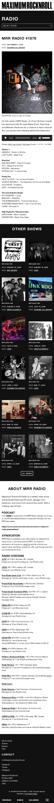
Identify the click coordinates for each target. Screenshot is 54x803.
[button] (47, 800)
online (48, 676)
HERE (8, 516)
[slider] (46, 137)
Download (26, 144)
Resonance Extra (9, 697)
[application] (27, 138)
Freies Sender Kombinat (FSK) (15, 592)
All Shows (27, 473)
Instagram (6, 770)
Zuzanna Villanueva (16, 47)
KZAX (4, 629)
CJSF (4, 559)
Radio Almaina (8, 665)
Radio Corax (7, 684)
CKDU (4, 567)
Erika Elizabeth (14, 309)
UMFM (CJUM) (8, 716)
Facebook (6, 765)
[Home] (27, 8)
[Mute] (39, 137)
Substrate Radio (8, 708)
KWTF (4, 621)
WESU (4, 724)
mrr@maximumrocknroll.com (13, 760)
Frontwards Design (31, 794)
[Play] (5, 137)
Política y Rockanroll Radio (13, 657)
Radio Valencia (8, 689)
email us (27, 544)
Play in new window (15, 144)
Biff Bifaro (12, 270)
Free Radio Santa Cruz (11, 575)
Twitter (4, 767)
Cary (36, 270)
